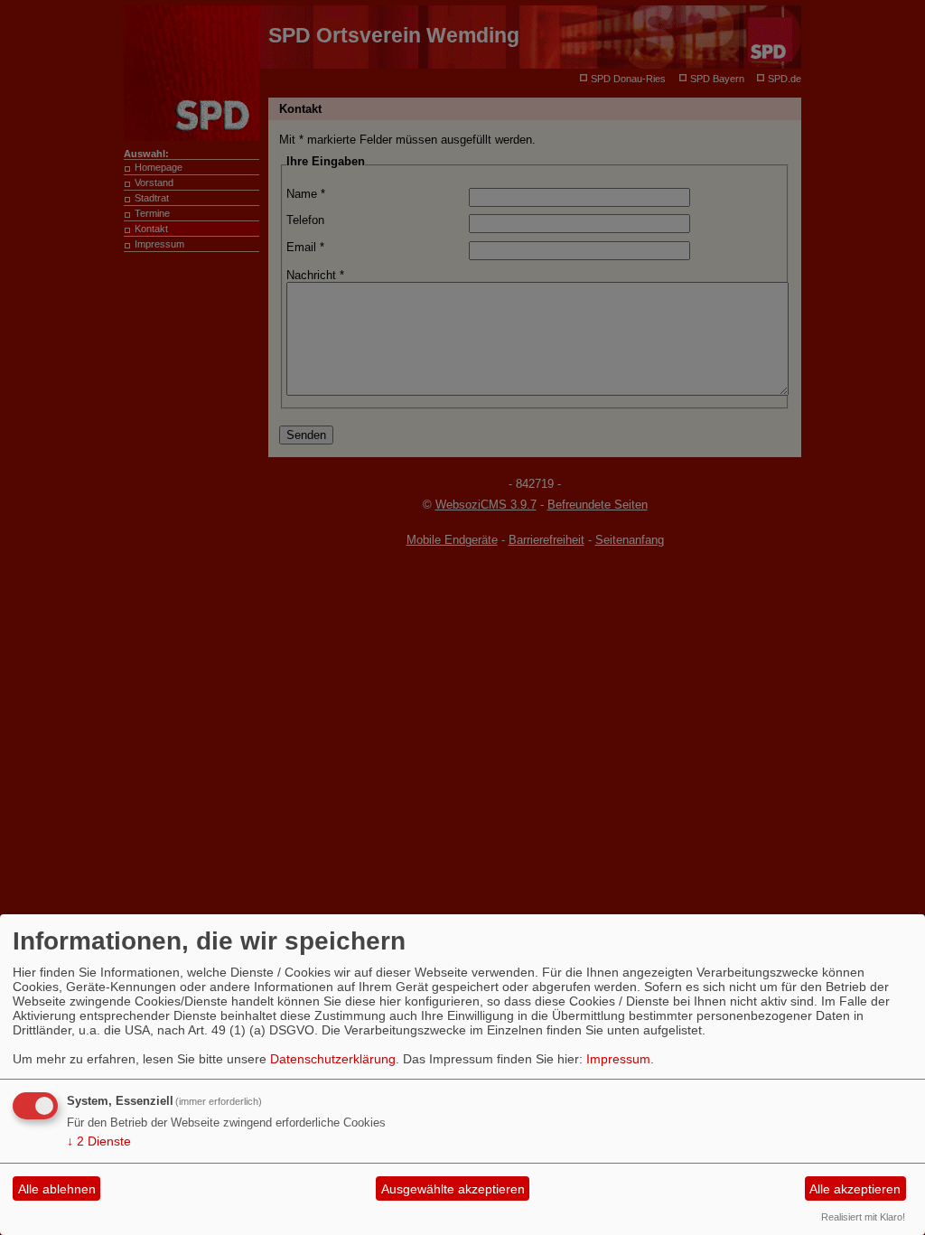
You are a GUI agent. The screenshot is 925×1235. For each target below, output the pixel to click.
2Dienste (99, 1141)
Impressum (618, 1059)
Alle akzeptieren (855, 1189)
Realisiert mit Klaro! (863, 1217)
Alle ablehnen (57, 1189)
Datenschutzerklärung (333, 1059)
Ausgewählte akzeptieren (453, 1189)
